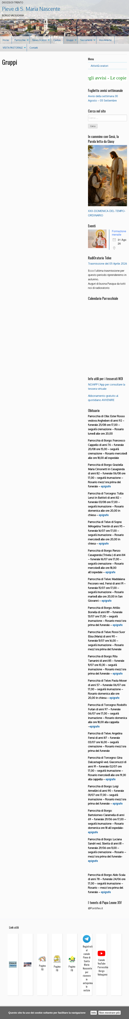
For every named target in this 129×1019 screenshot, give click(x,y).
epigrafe (104, 515)
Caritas (57, 40)
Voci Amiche (105, 40)
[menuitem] (6, 40)
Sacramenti (86, 40)
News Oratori (39, 40)
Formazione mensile (119, 232)
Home (6, 40)
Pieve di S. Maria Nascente (31, 9)
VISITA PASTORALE (13, 47)
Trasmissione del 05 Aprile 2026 (107, 263)
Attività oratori (99, 65)
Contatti (34, 47)
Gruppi (69, 40)
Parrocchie (20, 40)
